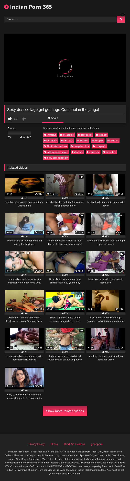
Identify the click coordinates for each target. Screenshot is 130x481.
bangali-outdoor (81, 146)
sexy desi (111, 152)
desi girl (103, 135)
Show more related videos (65, 411)
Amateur (52, 135)
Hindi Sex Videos (74, 444)
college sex (86, 135)
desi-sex (78, 152)
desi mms (52, 140)
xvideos (84, 140)
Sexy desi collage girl (57, 158)
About (54, 118)
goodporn (97, 444)
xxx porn (99, 140)
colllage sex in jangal (57, 152)
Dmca (54, 444)
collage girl (68, 135)
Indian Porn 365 (30, 6)
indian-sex (94, 152)
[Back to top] (119, 471)
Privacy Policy (36, 444)
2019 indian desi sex (57, 146)
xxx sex (114, 140)
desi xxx (68, 140)
